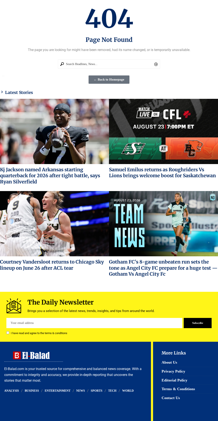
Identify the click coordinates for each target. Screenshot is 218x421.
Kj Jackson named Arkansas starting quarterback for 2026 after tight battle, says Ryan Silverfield (50, 176)
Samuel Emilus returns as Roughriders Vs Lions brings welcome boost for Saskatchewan (162, 173)
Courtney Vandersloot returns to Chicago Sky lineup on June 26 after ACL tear (52, 265)
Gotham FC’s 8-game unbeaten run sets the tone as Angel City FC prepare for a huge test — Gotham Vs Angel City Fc (163, 268)
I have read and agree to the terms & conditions (39, 333)
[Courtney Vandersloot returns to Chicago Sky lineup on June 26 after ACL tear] (54, 223)
